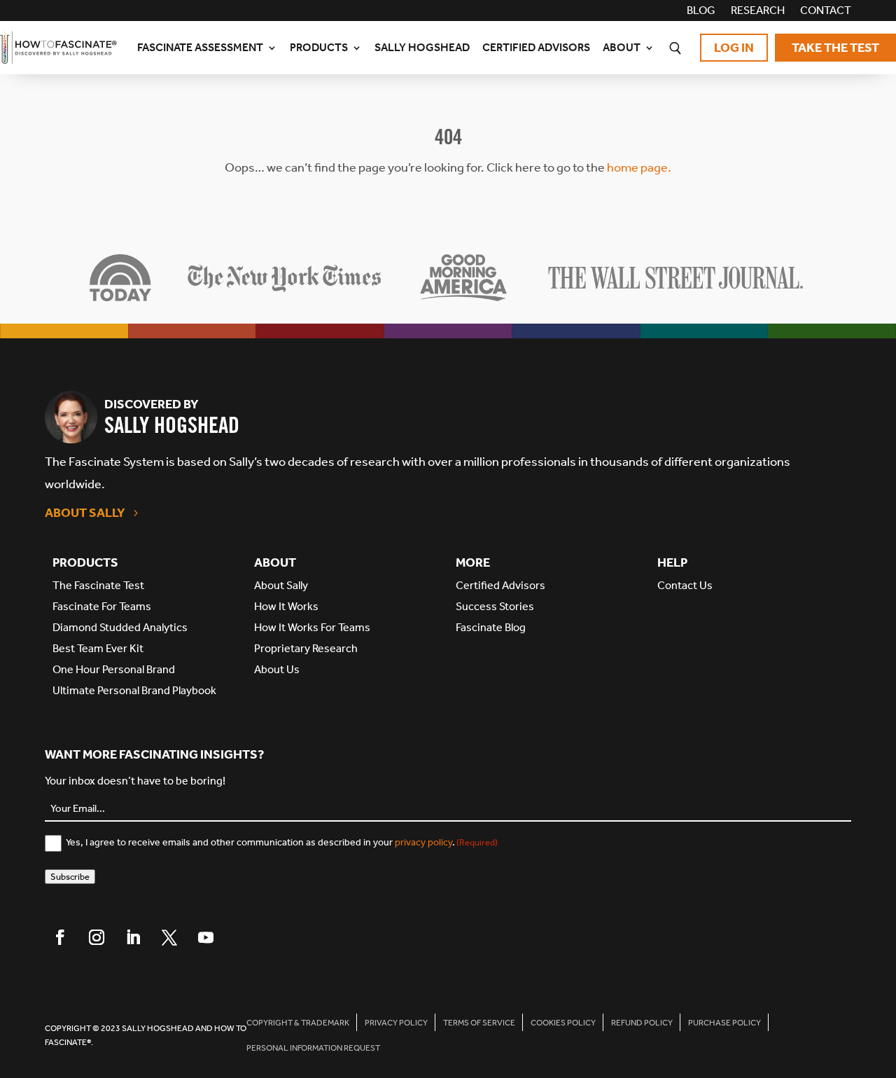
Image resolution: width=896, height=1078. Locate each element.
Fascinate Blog (491, 627)
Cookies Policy (563, 1023)
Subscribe (70, 876)
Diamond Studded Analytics (120, 627)
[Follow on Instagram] (96, 937)
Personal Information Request (313, 1048)
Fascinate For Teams (101, 606)
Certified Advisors (536, 47)
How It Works (286, 606)
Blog (701, 11)
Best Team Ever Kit (98, 648)
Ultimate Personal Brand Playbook (134, 690)
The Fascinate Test (98, 585)
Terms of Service (479, 1023)
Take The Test (835, 47)
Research (758, 11)
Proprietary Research (306, 648)
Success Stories (495, 606)
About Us (277, 669)
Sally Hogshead (422, 47)
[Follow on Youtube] (205, 937)
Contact (825, 11)
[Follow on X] (169, 937)
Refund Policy (642, 1023)
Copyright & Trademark (297, 1023)
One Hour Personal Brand (113, 669)
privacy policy (423, 842)
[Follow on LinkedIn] (133, 937)
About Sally (85, 512)
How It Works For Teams (312, 627)
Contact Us (685, 585)
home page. (639, 167)
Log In (734, 47)
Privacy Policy (396, 1023)
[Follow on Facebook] (60, 937)
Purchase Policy (724, 1023)
